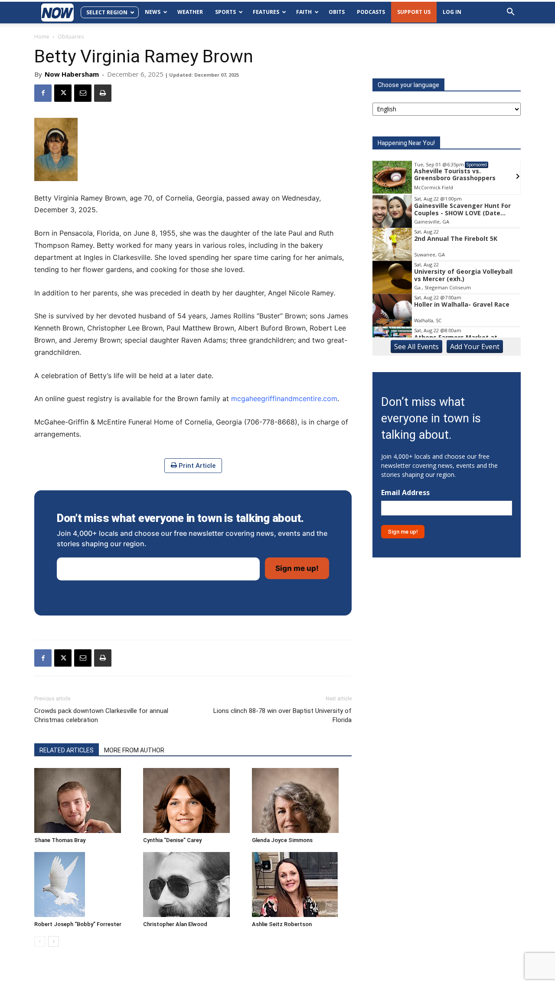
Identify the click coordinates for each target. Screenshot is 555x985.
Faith (304, 12)
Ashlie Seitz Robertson (282, 924)
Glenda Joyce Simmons (282, 840)
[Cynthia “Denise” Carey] (193, 800)
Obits (337, 12)
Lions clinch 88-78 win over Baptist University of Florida (282, 715)
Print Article (196, 466)
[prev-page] (39, 941)
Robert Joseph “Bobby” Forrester (77, 924)
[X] (63, 93)
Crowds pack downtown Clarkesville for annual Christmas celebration (101, 715)
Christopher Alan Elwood (175, 924)
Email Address (405, 492)
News (152, 12)
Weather (190, 12)
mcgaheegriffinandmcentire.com (284, 398)
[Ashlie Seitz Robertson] (302, 884)
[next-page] (53, 941)
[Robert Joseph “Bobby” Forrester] (84, 884)
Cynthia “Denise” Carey (172, 840)
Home (41, 36)
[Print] (102, 93)
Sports (225, 12)
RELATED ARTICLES (66, 750)
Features (266, 12)
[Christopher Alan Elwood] (193, 884)
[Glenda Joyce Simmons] (302, 800)
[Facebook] (43, 93)
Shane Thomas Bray (59, 840)
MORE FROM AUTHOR (134, 750)
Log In (452, 12)
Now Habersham (72, 74)
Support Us (414, 12)
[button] (510, 13)
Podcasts (371, 12)
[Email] (82, 93)
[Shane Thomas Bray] (84, 800)
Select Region (106, 12)
